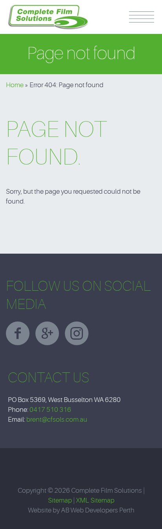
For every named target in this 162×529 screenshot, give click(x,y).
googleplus (47, 333)
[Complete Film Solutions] (48, 7)
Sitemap (60, 500)
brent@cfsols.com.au (56, 419)
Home (15, 85)
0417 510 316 (50, 409)
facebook (17, 333)
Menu (141, 17)
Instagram (76, 333)
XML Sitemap (95, 500)
